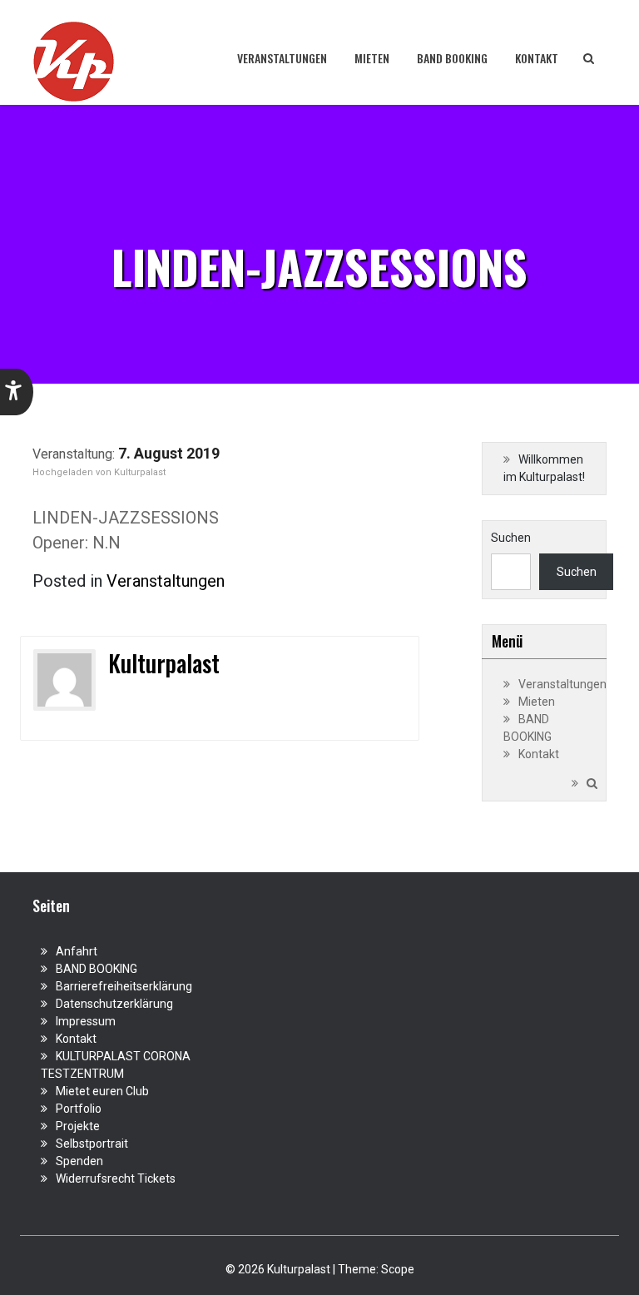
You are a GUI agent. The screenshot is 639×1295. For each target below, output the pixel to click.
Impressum (86, 1021)
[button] (16, 392)
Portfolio (79, 1108)
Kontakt (536, 58)
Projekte (78, 1126)
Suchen (511, 537)
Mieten (371, 58)
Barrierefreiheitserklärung (124, 986)
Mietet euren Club (102, 1091)
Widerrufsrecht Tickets (116, 1178)
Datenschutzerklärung (114, 1003)
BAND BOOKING (452, 58)
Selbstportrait (92, 1143)
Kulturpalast (140, 472)
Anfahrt (76, 951)
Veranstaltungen (282, 58)
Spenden (79, 1161)
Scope (397, 1269)
